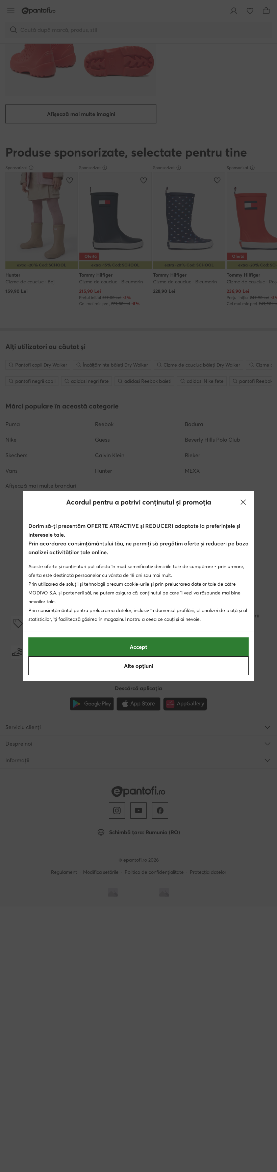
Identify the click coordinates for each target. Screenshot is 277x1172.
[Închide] (243, 502)
